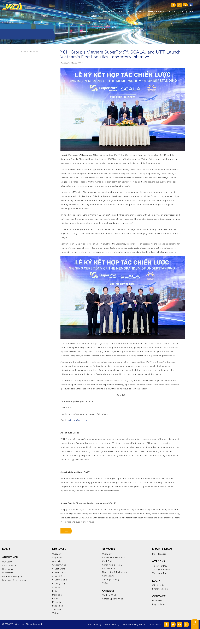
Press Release (29, 51)
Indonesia (57, 594)
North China (61, 572)
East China (60, 568)
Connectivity (108, 575)
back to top (195, 625)
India (54, 591)
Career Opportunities (112, 598)
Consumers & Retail (112, 564)
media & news (156, 11)
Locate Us (157, 600)
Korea (55, 598)
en (179, 5)
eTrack (173, 11)
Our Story (7, 561)
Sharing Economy (110, 579)
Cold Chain (107, 561)
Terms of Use (154, 624)
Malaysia (56, 602)
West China (60, 576)
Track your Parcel (161, 573)
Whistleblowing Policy (134, 624)
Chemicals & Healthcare (114, 557)
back (66, 531)
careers (139, 11)
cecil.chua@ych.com (77, 420)
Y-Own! (106, 583)
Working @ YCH (110, 595)
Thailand (56, 609)
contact (187, 11)
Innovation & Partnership (14, 580)
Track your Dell (159, 566)
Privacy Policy (94, 624)
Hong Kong (60, 583)
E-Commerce (108, 568)
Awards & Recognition (13, 576)
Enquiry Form (158, 604)
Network (109, 11)
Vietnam (56, 613)
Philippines (57, 605)
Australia (56, 561)
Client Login (158, 585)
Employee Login (160, 588)
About (95, 11)
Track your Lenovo (161, 569)
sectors (124, 11)
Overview (57, 554)
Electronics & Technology (114, 572)
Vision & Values (10, 565)
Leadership (7, 572)
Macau (58, 587)
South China (61, 579)
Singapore (57, 557)
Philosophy (7, 569)
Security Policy (112, 624)
